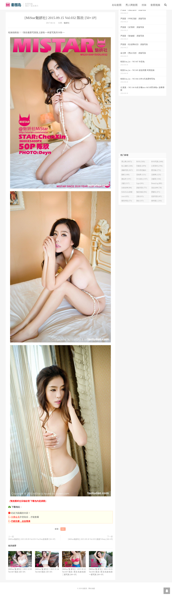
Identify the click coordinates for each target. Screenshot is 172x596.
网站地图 (91, 588)
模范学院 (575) (126, 201)
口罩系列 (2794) (156, 166)
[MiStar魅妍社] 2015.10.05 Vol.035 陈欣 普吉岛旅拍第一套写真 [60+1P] (101, 572)
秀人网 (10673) (126, 162)
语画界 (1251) (141, 175)
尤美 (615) (140, 196)
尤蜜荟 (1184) (156, 179)
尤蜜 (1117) (125, 183)
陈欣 (63, 529)
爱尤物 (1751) (156, 170)
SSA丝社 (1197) (141, 179)
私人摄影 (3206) (127, 166)
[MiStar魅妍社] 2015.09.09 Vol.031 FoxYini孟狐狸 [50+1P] (31, 539)
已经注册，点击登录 (20, 521)
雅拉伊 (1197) (126, 179)
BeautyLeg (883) (156, 183)
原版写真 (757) (141, 188)
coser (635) (125, 196)
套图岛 (13, 5)
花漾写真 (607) (156, 196)
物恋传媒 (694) (141, 192)
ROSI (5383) (140, 162)
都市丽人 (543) (156, 201)
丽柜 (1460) (125, 175)
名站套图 (116, 5)
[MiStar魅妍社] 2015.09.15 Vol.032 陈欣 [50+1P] (60, 18)
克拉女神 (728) (156, 188)
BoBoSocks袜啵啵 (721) (126, 192)
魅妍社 (66, 23)
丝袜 (144, 5)
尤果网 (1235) (156, 175)
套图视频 (155, 5)
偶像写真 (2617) (127, 170)
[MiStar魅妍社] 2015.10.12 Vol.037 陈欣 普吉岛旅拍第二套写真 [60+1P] (74, 572)
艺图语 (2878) (141, 166)
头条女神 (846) (126, 188)
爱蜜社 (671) (155, 192)
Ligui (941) (140, 183)
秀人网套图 (132, 5)
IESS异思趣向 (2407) (141, 170)
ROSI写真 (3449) (157, 162)
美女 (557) (140, 201)
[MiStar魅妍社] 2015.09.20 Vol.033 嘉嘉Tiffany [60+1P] (90, 539)
